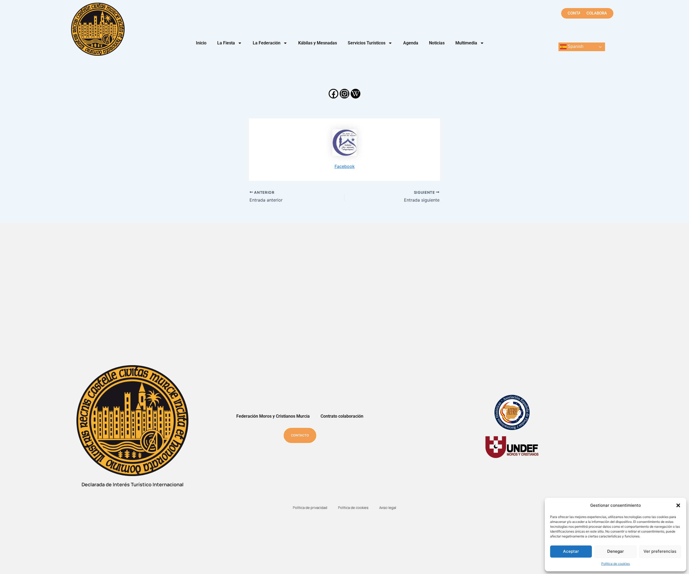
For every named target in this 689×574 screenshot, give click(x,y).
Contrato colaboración (342, 416)
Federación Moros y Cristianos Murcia (273, 416)
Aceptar (571, 551)
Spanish (575, 46)
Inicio (201, 42)
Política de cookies (615, 564)
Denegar (615, 551)
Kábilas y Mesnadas (317, 42)
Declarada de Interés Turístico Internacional (133, 484)
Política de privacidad (310, 507)
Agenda (410, 42)
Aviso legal (387, 507)
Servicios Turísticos (366, 42)
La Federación (266, 42)
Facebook (345, 166)
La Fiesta (226, 42)
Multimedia (466, 42)
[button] (678, 505)
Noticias (437, 42)
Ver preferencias (660, 551)
